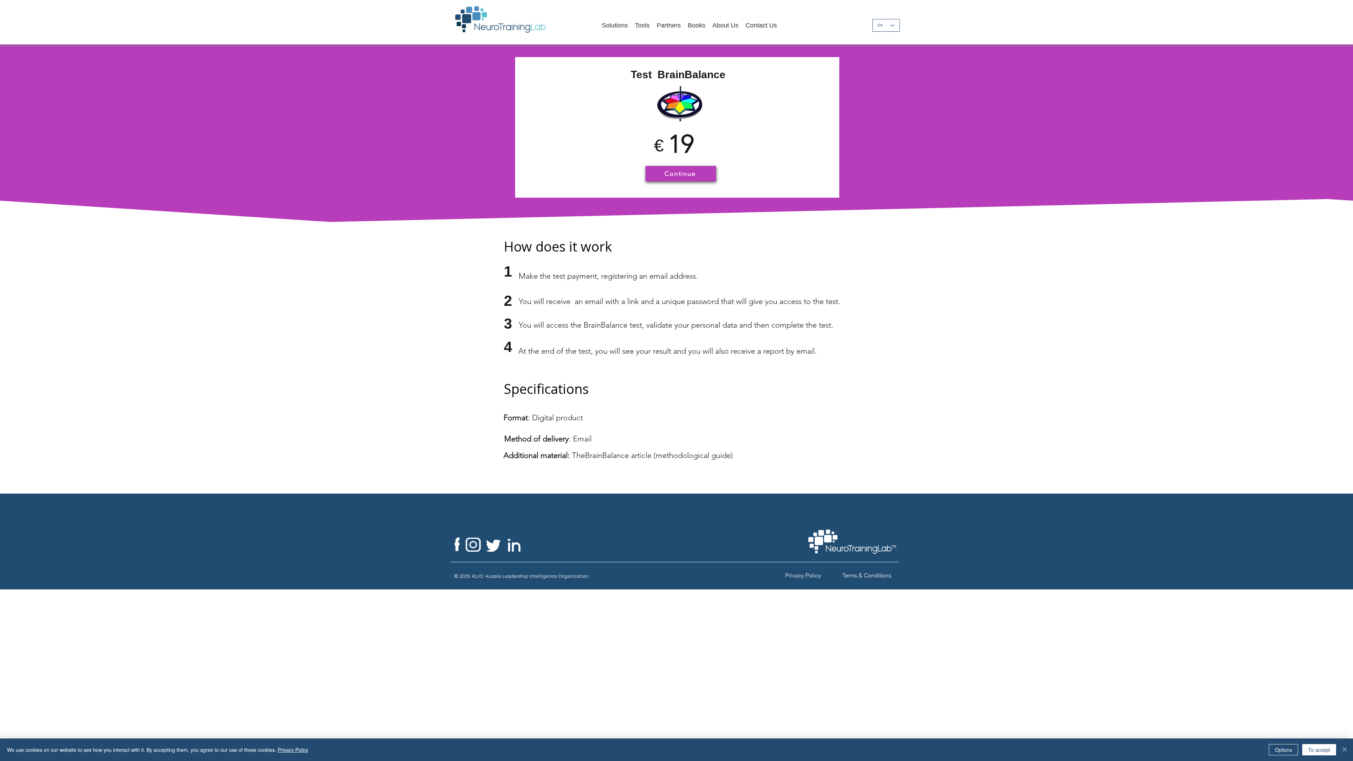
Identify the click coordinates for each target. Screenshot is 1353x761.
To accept (1319, 749)
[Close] (1344, 749)
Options (1283, 749)
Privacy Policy (293, 749)
